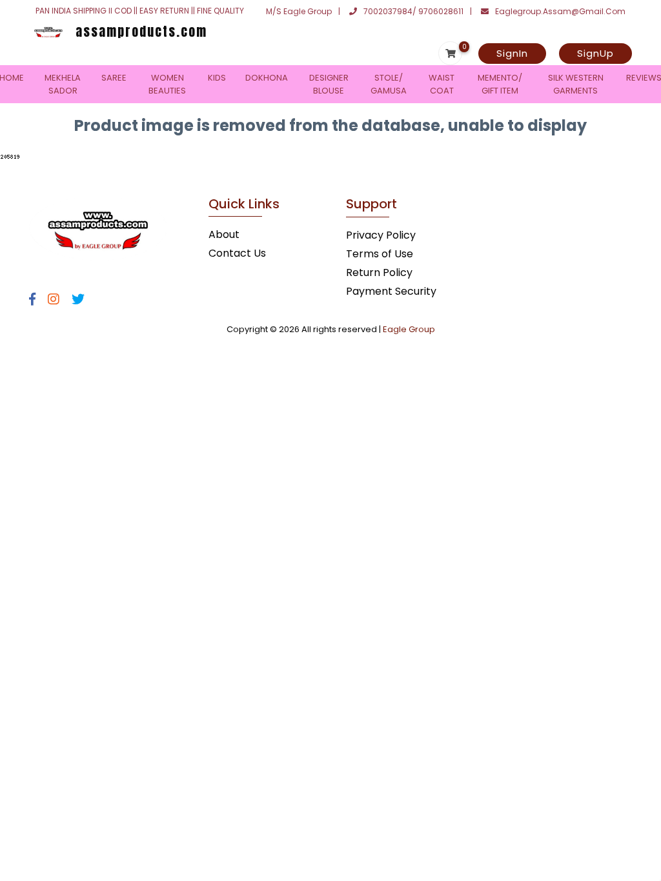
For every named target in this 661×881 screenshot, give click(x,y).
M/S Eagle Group (299, 11)
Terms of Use (379, 253)
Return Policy (379, 272)
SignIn (512, 53)
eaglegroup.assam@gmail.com (560, 11)
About (223, 234)
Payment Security (391, 291)
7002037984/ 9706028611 (413, 11)
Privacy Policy (381, 235)
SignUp (595, 53)
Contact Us (237, 253)
